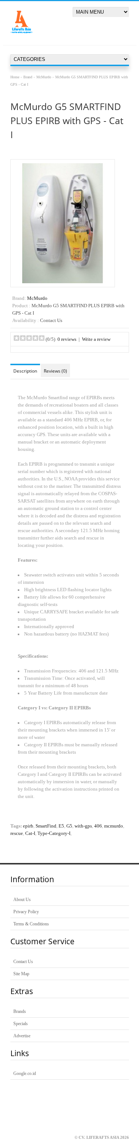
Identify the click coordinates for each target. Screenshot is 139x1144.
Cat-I (30, 833)
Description (25, 371)
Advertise (21, 1035)
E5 (61, 826)
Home (14, 77)
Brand (27, 77)
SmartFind (46, 826)
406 (98, 826)
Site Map (21, 973)
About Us (22, 899)
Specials (20, 1023)
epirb (28, 826)
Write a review (96, 339)
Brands (19, 1011)
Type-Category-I (53, 833)
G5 (69, 826)
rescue (16, 833)
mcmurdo (113, 826)
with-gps (83, 826)
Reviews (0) (55, 371)
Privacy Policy (26, 911)
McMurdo (43, 77)
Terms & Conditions (31, 923)
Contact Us (23, 961)
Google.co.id (24, 1073)
